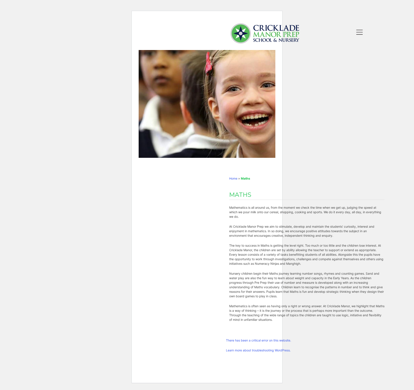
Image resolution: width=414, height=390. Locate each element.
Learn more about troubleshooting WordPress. (258, 350)
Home (233, 178)
